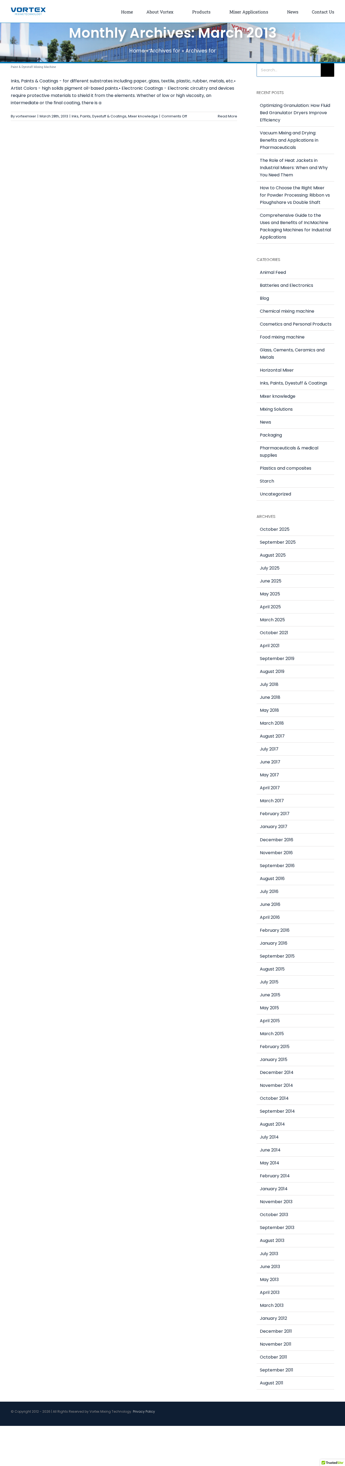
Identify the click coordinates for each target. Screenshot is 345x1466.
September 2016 (277, 866)
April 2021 (270, 646)
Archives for (165, 50)
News (265, 422)
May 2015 (269, 1008)
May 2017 (269, 775)
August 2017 (272, 736)
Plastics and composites (285, 468)
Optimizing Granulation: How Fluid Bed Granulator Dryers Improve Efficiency (295, 112)
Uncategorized (275, 494)
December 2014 (277, 1072)
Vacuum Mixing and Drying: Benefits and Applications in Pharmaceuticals (289, 140)
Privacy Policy (144, 1411)
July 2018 (269, 684)
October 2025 (274, 529)
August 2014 (272, 1124)
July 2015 (269, 982)
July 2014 (269, 1137)
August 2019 (272, 671)
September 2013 (277, 1227)
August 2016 (272, 878)
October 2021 (274, 633)
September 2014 (277, 1111)
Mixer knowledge (143, 116)
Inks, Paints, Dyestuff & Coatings (99, 116)
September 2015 (277, 956)
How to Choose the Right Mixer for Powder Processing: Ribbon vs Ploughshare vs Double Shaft (295, 195)
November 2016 (276, 853)
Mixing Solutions (276, 409)
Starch (267, 481)
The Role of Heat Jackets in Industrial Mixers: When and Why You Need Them (294, 167)
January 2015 (273, 1059)
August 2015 (272, 969)
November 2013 (276, 1202)
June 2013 (270, 1266)
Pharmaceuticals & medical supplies (289, 451)
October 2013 (274, 1215)
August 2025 (273, 555)
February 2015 (274, 1046)
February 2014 (275, 1176)
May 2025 (270, 594)
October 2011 (273, 1357)
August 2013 (272, 1240)
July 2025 (270, 568)
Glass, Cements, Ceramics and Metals (292, 353)
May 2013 (269, 1279)
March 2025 (272, 620)
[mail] (332, 1420)
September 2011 (276, 1370)
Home (137, 50)
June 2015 (270, 995)
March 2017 (272, 801)
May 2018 (269, 710)
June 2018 (270, 697)
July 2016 (269, 891)
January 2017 (273, 826)
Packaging (271, 435)
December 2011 (276, 1331)
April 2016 (270, 917)
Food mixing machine (282, 337)
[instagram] (324, 1420)
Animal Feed (273, 272)
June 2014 (270, 1150)
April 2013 (270, 1292)
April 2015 (270, 1021)
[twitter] (315, 1420)
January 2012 (273, 1318)
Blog (264, 298)
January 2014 (274, 1189)
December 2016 (276, 840)
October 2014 (274, 1098)
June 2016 (270, 904)
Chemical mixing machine (287, 311)
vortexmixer (26, 116)
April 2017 (270, 788)
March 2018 (272, 723)
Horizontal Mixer (277, 370)
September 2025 (278, 542)
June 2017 (270, 762)
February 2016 (274, 930)
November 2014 (276, 1085)
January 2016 (273, 943)
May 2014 (269, 1163)
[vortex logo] (28, 9)
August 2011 (271, 1383)
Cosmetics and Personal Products (296, 324)
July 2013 (269, 1254)
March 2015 (272, 1034)
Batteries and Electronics (286, 285)
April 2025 (270, 607)
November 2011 (275, 1344)
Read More (227, 116)
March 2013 (272, 1305)
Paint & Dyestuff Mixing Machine (33, 67)
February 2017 (274, 814)
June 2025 (270, 581)
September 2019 (277, 658)
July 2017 (269, 749)
